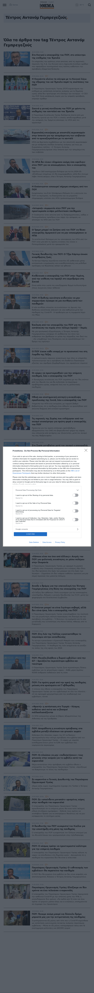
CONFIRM (30, 534)
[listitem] (47, 490)
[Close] (86, 451)
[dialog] (47, 497)
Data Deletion (34, 542)
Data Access (47, 542)
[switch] (75, 495)
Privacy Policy (60, 542)
